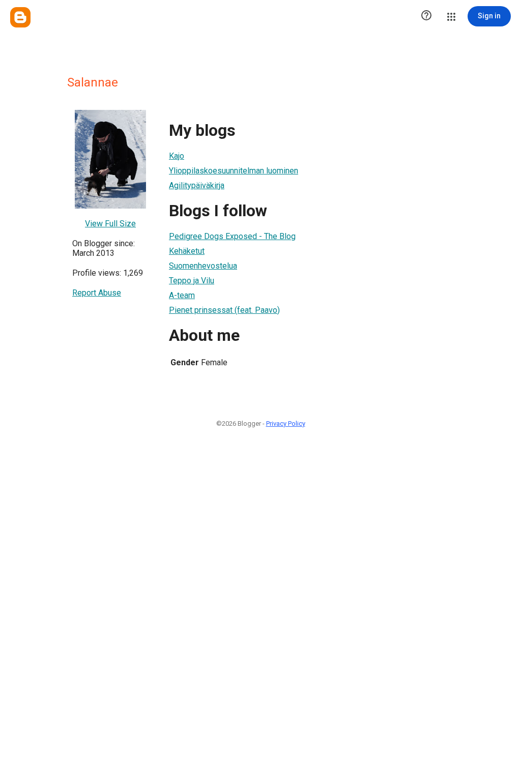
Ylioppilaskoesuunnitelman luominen (233, 171)
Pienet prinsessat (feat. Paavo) (224, 310)
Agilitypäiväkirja (196, 185)
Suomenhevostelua (203, 266)
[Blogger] (20, 17)
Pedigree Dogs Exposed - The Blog (232, 236)
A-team (182, 295)
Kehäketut (187, 251)
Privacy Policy (285, 423)
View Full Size (110, 223)
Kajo (176, 156)
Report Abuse (96, 293)
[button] (426, 16)
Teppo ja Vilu (191, 280)
